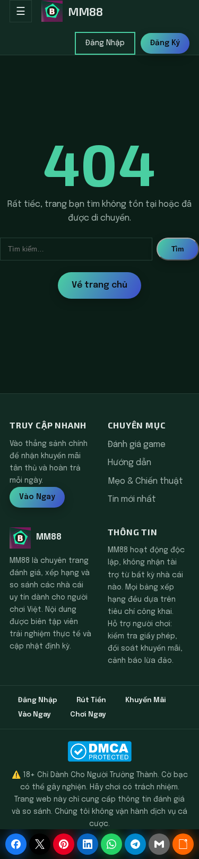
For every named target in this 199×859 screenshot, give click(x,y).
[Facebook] (16, 844)
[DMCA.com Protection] (99, 751)
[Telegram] (135, 844)
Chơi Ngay (88, 714)
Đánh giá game (137, 444)
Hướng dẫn (129, 462)
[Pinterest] (63, 844)
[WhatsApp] (111, 844)
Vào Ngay (37, 497)
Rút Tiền (91, 700)
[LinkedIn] (87, 844)
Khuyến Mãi (145, 700)
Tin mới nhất (132, 499)
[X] (39, 844)
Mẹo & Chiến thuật (145, 481)
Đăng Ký (165, 43)
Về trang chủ (99, 285)
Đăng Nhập (105, 43)
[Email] (159, 844)
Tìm (177, 249)
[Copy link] (183, 844)
